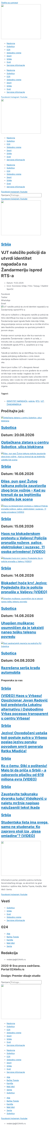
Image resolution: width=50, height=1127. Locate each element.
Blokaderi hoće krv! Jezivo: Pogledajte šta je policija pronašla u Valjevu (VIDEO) (24, 587)
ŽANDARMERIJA (14, 404)
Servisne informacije (16, 65)
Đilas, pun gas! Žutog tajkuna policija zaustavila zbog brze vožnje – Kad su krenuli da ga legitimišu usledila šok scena (23, 490)
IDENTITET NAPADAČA (17, 401)
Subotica (11, 46)
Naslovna (11, 43)
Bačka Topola (13, 1080)
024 (8, 49)
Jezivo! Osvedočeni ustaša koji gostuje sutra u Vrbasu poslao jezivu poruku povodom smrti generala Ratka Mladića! (24, 742)
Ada (8, 1077)
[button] (25, 294)
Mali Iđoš (11, 1086)
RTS (37, 401)
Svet (9, 62)
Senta (9, 1090)
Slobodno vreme (14, 53)
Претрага (5, 195)
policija (31, 401)
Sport (9, 56)
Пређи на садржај (9, 3)
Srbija (9, 59)
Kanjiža (10, 1083)
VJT (42, 401)
